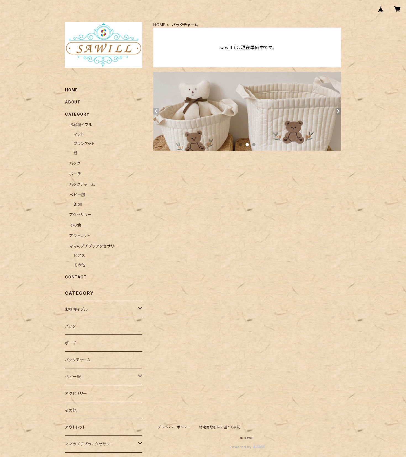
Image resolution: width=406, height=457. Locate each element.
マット (79, 134)
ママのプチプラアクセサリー (93, 246)
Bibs (78, 204)
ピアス (79, 255)
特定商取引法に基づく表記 (220, 427)
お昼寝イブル (80, 124)
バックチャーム (82, 184)
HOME (159, 24)
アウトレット (79, 235)
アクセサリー (80, 214)
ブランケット (84, 143)
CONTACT (76, 277)
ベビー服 (77, 194)
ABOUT (72, 102)
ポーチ (75, 173)
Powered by (241, 447)
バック (74, 163)
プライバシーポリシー (174, 427)
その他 (75, 225)
